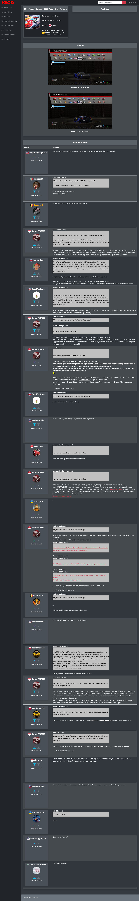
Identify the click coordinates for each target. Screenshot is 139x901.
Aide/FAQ (7, 39)
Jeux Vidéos (8, 12)
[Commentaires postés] (38, 157)
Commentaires (9, 35)
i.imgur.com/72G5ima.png (62, 496)
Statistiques (8, 30)
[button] (130, 3)
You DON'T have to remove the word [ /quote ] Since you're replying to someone (79, 564)
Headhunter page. (115, 489)
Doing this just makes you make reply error (67, 580)
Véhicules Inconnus (10, 21)
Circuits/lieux (8, 26)
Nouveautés (8, 8)
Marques (7, 17)
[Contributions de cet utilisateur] (34, 157)
